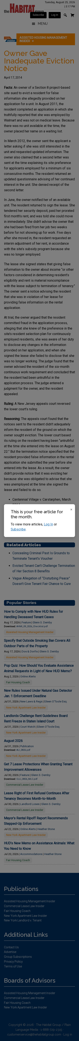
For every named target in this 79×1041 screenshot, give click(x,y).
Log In (48, 524)
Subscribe (18, 529)
